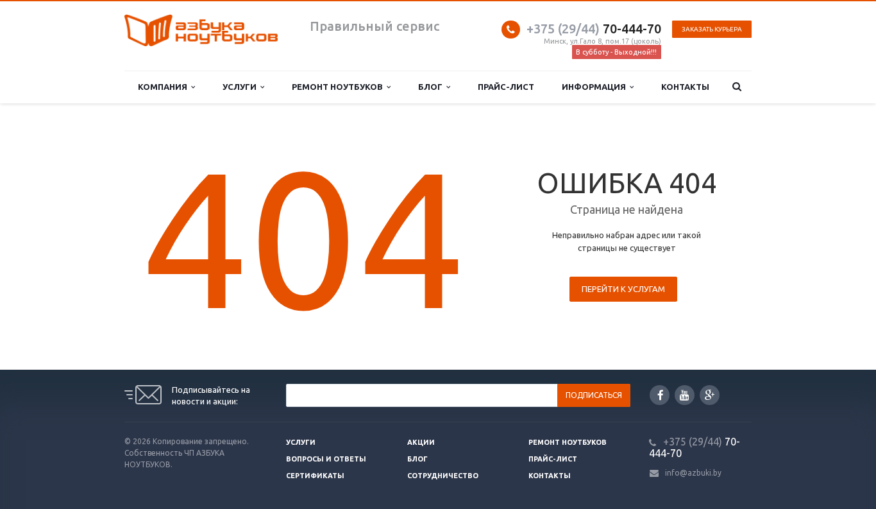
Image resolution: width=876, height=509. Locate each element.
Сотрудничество (442, 475)
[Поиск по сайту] (737, 87)
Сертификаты (315, 475)
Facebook (660, 395)
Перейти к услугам (623, 288)
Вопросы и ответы (326, 459)
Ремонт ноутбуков (339, 86)
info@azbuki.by (693, 473)
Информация (596, 86)
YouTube (685, 395)
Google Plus (710, 395)
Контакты (685, 86)
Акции (421, 442)
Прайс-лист (506, 86)
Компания (164, 86)
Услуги (241, 86)
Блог (432, 86)
